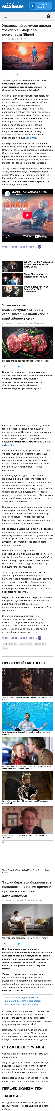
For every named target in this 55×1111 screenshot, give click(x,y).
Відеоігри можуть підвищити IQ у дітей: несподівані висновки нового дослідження (23, 1001)
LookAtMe (31, 137)
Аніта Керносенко (36, 323)
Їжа (5, 648)
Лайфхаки (40, 643)
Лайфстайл (26, 643)
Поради (13, 643)
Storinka (9, 445)
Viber (39, 247)
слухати (42, 6)
